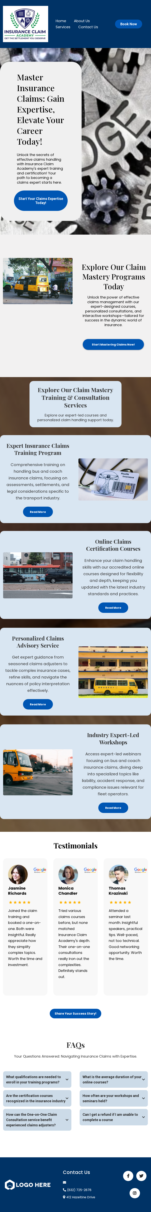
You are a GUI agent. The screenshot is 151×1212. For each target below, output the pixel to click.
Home (61, 20)
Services (63, 26)
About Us (82, 20)
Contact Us (88, 26)
